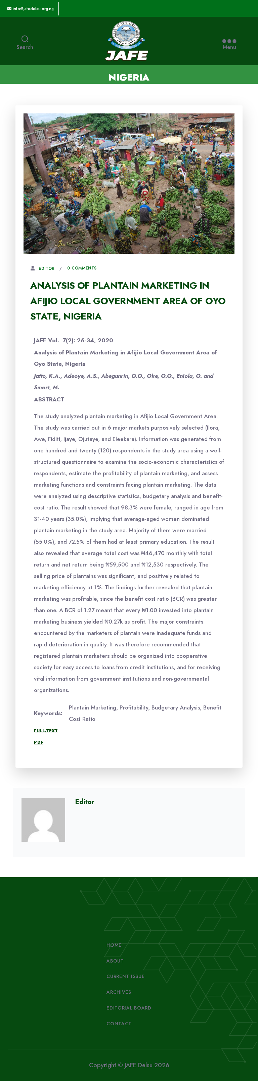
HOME (114, 945)
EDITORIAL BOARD (129, 1007)
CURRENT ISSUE (125, 976)
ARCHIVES (118, 992)
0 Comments (82, 268)
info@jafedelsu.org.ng (32, 9)
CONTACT (119, 1023)
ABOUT (115, 960)
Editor (47, 268)
